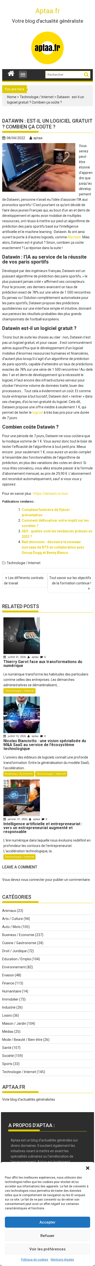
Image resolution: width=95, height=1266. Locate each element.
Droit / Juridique (14, 951)
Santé (6, 1048)
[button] (87, 1168)
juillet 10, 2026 (17, 736)
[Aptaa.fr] (11, 73)
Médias (7, 1032)
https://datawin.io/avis (50, 494)
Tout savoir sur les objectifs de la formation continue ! (70, 580)
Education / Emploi (16, 959)
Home (11, 97)
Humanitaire (11, 991)
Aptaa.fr (47, 11)
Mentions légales (62, 1259)
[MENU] (23, 74)
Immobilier (10, 999)
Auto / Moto (11, 927)
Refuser (47, 1236)
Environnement (14, 967)
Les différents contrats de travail (24, 580)
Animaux (9, 911)
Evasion (8, 975)
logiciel (37, 412)
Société (8, 1056)
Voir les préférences (47, 1249)
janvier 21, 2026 (17, 819)
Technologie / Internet (37, 97)
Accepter (47, 1222)
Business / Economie (19, 773)
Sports (7, 1064)
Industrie (9, 1007)
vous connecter (33, 880)
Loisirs (7, 1015)
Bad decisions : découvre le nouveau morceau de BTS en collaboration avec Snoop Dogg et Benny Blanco (53, 547)
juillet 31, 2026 (17, 657)
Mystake (74, 237)
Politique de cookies (34, 1259)
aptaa (37, 138)
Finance (8, 983)
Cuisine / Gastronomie (19, 943)
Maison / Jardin (14, 1023)
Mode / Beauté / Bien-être (22, 1040)
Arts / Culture (12, 919)
